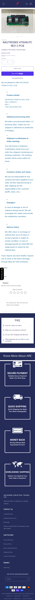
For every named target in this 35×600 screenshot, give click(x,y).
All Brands (7, 567)
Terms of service (8, 598)
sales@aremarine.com (10, 518)
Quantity (3, 58)
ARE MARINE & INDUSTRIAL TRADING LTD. (15, 593)
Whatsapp (6, 522)
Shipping (3, 55)
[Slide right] (21, 37)
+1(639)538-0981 (8, 514)
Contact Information (10, 556)
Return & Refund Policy (10, 548)
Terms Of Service (8, 540)
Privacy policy (25, 595)
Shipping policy (17, 598)
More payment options (17, 78)
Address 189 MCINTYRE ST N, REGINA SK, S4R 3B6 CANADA (16, 527)
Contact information (27, 598)
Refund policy (17, 595)
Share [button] (5, 276)
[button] (4, 4)
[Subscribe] (28, 579)
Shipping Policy (8, 552)
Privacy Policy (7, 544)
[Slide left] (14, 37)
